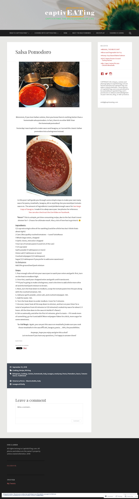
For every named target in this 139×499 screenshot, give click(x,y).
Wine (65, 33)
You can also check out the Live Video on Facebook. (49, 212)
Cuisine (30, 374)
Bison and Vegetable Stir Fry (112, 52)
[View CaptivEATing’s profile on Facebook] (102, 73)
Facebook (11, 465)
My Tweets (11, 483)
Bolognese (16, 374)
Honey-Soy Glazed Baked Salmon (113, 55)
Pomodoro (71, 374)
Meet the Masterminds (81, 33)
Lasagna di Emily (18, 384)
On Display (100, 33)
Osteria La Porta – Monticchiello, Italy (26, 381)
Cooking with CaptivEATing (46, 33)
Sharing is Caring (117, 33)
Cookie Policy (39, 495)
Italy (45, 374)
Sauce (78, 374)
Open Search (130, 33)
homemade (38, 374)
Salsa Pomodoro (33, 51)
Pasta (65, 374)
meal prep (58, 374)
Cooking (15, 370)
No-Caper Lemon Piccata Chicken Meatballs (110, 64)
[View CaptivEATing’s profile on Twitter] (106, 73)
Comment (76, 421)
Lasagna (50, 374)
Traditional (22, 376)
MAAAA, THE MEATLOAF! (111, 49)
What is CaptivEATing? (19, 33)
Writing (28, 370)
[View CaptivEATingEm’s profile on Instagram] (110, 73)
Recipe (21, 370)
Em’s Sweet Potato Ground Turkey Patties (111, 59)
